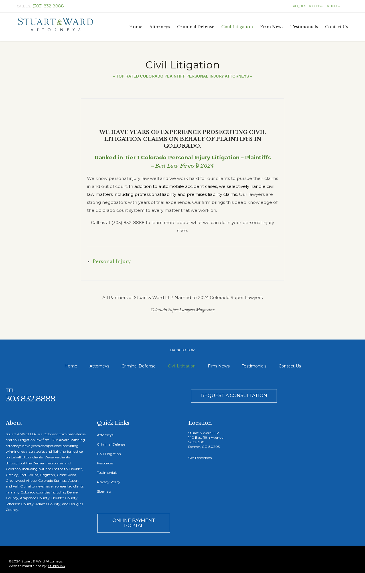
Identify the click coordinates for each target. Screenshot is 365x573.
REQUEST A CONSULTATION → (314, 6)
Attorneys (99, 366)
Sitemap (104, 491)
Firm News (219, 366)
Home (70, 366)
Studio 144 (56, 566)
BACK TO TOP (182, 350)
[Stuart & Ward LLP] (55, 25)
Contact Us (290, 366)
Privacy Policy (108, 482)
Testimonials (254, 366)
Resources (105, 463)
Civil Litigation (182, 366)
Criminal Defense (138, 366)
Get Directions (200, 458)
